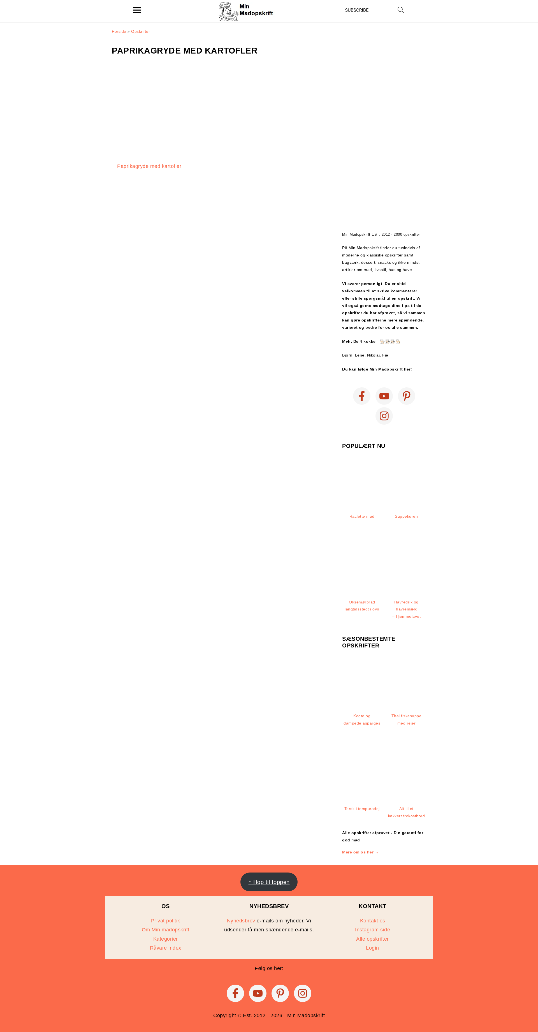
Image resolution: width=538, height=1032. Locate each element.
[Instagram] (384, 416)
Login (372, 948)
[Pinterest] (406, 396)
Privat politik (165, 921)
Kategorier (165, 939)
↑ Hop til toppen (269, 882)
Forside (119, 31)
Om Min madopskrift (165, 929)
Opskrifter (140, 31)
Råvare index (165, 948)
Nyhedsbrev (241, 921)
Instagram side (372, 929)
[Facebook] (361, 396)
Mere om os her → (360, 852)
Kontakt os (372, 921)
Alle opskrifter (372, 939)
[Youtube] (384, 396)
